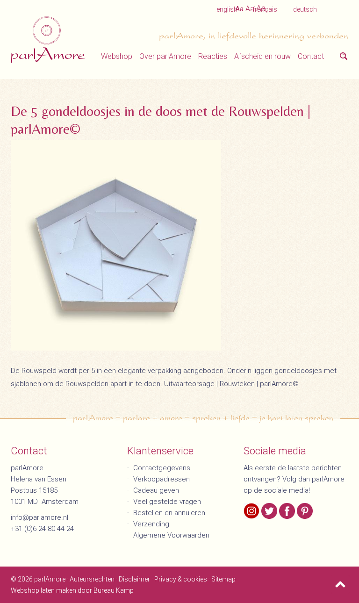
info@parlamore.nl (39, 517)
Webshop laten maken (43, 590)
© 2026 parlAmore (38, 579)
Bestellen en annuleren (169, 513)
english (226, 9)
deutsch (305, 9)
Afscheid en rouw (262, 56)
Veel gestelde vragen (167, 501)
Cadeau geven (156, 490)
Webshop (116, 56)
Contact (311, 56)
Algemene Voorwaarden (171, 535)
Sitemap (223, 579)
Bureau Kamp (113, 590)
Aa (239, 9)
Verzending (151, 524)
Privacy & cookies (180, 579)
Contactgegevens (161, 468)
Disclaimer (134, 579)
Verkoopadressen (161, 479)
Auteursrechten (92, 579)
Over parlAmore (165, 56)
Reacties (212, 56)
